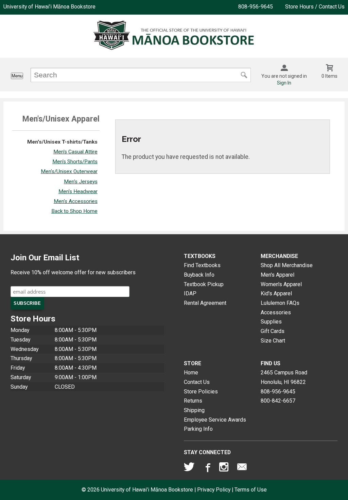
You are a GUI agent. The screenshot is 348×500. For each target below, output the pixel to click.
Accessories (276, 312)
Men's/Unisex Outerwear (69, 171)
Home (191, 372)
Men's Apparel (277, 275)
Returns (193, 400)
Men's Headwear (78, 191)
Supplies (271, 321)
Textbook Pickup (204, 284)
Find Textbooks (202, 265)
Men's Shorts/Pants (75, 162)
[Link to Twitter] (189, 468)
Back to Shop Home (74, 211)
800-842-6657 (278, 400)
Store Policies (201, 391)
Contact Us (197, 382)
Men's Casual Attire (75, 152)
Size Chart (273, 340)
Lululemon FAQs (280, 303)
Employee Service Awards (215, 419)
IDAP (190, 293)
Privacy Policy (213, 489)
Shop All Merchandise (287, 265)
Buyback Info (199, 275)
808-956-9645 (255, 6)
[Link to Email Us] (242, 468)
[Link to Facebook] (207, 468)
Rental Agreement (205, 303)
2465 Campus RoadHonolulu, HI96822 (284, 377)
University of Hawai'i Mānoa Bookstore (49, 6)
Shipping (194, 410)
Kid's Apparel (276, 293)
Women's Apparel (281, 284)
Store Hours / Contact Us (315, 6)
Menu (17, 75)
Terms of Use (250, 489)
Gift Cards (272, 331)
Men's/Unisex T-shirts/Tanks (62, 142)
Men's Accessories (76, 201)
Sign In (284, 83)
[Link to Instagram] (224, 468)
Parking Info (198, 429)
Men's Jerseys (81, 182)
